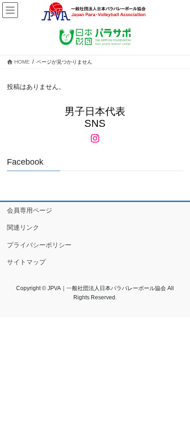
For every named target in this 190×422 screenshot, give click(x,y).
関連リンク (23, 227)
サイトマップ (26, 262)
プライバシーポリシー (39, 245)
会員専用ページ (29, 210)
